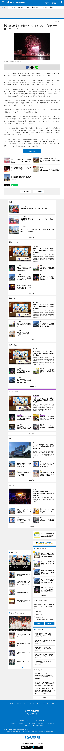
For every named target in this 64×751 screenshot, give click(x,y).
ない (37, 609)
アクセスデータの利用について (18, 723)
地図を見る (32, 151)
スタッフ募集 (27, 725)
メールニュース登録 (38, 725)
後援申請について (51, 723)
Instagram (52, 3)
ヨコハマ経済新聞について (22, 720)
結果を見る (49, 623)
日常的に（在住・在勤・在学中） (45, 619)
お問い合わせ (32, 723)
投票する (39, 623)
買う (28, 7)
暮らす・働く (35, 7)
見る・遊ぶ (21, 7)
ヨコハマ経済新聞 (16, 2)
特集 (51, 7)
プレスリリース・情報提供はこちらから (40, 720)
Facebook (45, 3)
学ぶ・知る (44, 7)
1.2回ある (38, 612)
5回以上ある (39, 617)
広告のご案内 (41, 723)
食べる (13, 7)
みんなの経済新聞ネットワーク (32, 737)
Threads (55, 3)
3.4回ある (39, 614)
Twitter (48, 3)
